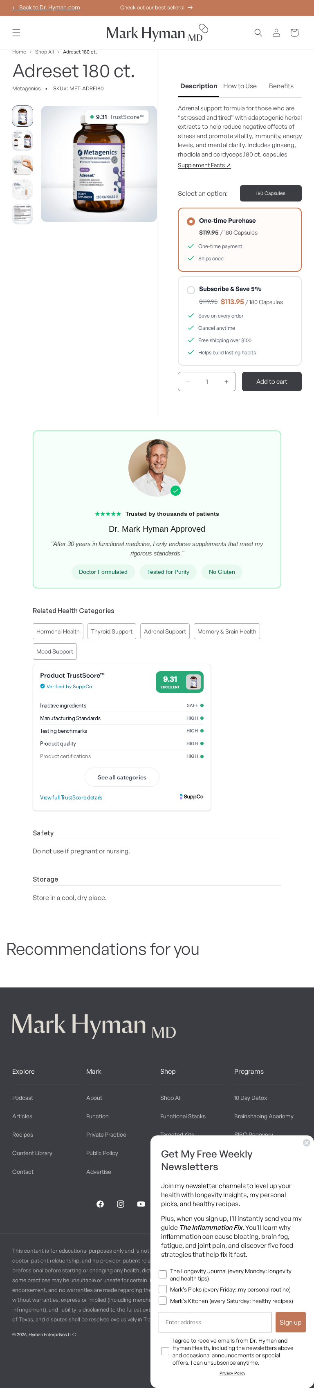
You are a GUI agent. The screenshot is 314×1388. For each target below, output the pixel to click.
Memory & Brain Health (226, 631)
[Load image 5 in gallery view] (22, 214)
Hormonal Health (58, 631)
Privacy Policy (232, 1373)
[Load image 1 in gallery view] (22, 116)
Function (97, 1116)
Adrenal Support (165, 631)
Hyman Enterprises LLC (52, 1334)
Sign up (291, 1322)
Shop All (44, 52)
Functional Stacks (183, 1116)
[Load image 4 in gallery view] (22, 189)
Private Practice (106, 1134)
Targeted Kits (177, 1134)
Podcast (22, 1097)
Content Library (32, 1152)
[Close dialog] (307, 1143)
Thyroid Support (111, 631)
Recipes (22, 1134)
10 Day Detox (250, 1097)
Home (19, 52)
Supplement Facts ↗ (204, 164)
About (94, 1097)
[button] (16, 33)
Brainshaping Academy (264, 1116)
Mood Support (54, 651)
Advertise (98, 1171)
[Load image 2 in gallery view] (22, 140)
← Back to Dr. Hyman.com (46, 7)
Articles (22, 1116)
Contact (23, 1171)
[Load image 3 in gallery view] (22, 165)
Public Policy (102, 1152)
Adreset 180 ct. (80, 52)
